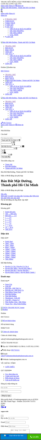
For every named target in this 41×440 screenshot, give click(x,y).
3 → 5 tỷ (8, 222)
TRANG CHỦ (10, 46)
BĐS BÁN (9, 48)
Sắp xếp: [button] (4, 194)
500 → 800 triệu (11, 214)
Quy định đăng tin (11, 374)
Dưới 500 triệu (10, 212)
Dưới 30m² (9, 241)
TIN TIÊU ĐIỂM (16, 33)
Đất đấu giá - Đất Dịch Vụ (14, 290)
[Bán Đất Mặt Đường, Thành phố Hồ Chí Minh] (18, 8)
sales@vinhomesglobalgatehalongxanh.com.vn (17, 356)
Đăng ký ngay (6, 395)
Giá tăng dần (27, 196)
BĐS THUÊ (9, 50)
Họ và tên (4, 418)
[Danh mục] (20, 10)
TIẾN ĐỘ (8, 52)
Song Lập (8, 284)
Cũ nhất (10, 196)
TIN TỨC (9, 54)
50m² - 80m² (9, 245)
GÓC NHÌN (14, 35)
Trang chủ (8, 164)
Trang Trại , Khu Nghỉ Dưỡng (15, 304)
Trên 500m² (9, 259)
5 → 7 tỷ (8, 223)
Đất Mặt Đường (10, 166)
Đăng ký (12, 6)
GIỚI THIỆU (10, 367)
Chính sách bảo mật (12, 376)
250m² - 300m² (10, 255)
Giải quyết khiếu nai (12, 380)
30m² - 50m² (9, 243)
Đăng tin (20, 6)
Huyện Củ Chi (11, 266)
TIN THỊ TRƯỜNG (17, 31)
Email (3, 422)
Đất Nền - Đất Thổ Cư (13, 288)
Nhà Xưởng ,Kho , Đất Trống (15, 302)
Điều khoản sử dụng (12, 378)
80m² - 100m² (10, 247)
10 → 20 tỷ (9, 227)
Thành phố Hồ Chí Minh (14, 168)
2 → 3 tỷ (8, 220)
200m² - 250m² (10, 253)
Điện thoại (4, 426)
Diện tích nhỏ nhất (13, 198)
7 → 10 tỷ (8, 225)
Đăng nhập (5, 6)
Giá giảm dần (18, 196)
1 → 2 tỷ (8, 218)
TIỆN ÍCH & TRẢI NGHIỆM (20, 29)
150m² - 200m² (10, 251)
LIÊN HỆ (8, 63)
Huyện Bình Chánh (12, 272)
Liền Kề (8, 286)
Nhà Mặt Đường (11, 296)
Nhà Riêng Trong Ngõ (13, 292)
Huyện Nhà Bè (11, 270)
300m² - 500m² (10, 257)
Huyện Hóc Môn (11, 268)
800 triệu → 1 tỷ (11, 216)
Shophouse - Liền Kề (12, 298)
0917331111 (5, 71)
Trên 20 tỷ (8, 229)
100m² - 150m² (10, 249)
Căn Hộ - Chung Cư (12, 300)
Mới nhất (4, 196)
